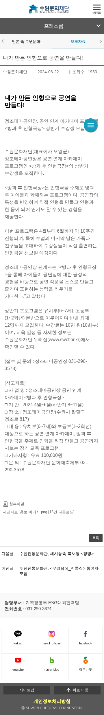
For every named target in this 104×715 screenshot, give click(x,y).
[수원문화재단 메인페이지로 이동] (52, 12)
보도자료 (78, 41)
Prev (3, 41)
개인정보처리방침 (52, 701)
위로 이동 (80, 690)
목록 (95, 538)
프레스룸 (53, 26)
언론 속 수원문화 (26, 41)
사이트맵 (26, 690)
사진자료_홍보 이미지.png (25, 512)
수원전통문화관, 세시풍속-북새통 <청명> (56, 553)
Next (100, 41)
